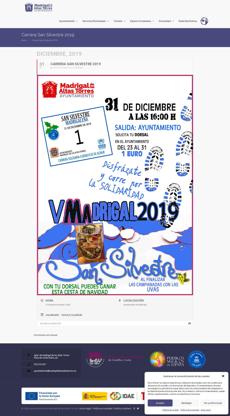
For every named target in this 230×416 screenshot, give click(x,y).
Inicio (23, 40)
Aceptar (160, 403)
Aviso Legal (206, 410)
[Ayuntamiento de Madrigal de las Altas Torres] (39, 7)
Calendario (52, 315)
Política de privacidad (189, 410)
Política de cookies (170, 410)
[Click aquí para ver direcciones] (189, 323)
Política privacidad (102, 408)
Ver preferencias (213, 403)
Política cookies (122, 408)
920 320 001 (40, 364)
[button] (223, 376)
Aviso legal (85, 408)
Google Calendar (71, 315)
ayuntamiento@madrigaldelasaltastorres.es (55, 371)
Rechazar (186, 403)
